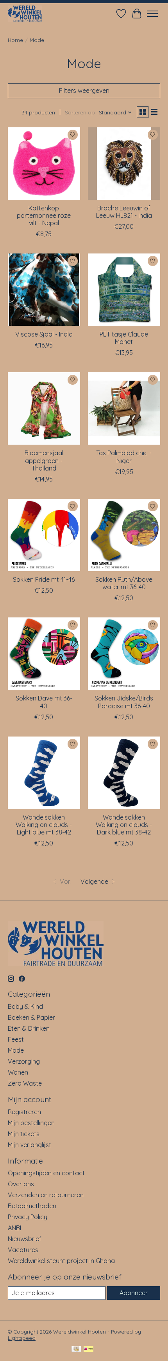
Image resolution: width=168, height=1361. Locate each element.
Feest (16, 1039)
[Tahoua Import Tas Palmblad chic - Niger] (124, 408)
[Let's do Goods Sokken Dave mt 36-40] (44, 653)
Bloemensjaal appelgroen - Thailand (44, 460)
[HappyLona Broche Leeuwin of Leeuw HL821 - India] (124, 163)
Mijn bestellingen (31, 1123)
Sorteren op (80, 112)
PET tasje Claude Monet (124, 338)
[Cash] (76, 1349)
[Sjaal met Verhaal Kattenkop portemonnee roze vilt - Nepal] (44, 163)
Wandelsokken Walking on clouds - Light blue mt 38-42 (44, 824)
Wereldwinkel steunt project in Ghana (61, 1261)
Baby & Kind (25, 1006)
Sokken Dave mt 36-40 (44, 701)
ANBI (14, 1228)
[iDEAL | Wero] (88, 1349)
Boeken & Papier (31, 1017)
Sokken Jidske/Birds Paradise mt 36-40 (124, 701)
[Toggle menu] (152, 14)
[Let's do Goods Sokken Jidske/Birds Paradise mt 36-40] (124, 653)
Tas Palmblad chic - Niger (124, 456)
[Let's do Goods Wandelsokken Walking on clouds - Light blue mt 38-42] (44, 773)
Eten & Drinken (29, 1028)
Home (15, 40)
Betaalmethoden (32, 1206)
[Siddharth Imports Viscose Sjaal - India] (44, 289)
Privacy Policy (27, 1217)
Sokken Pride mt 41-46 (44, 579)
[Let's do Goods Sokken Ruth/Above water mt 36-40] (124, 535)
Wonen (18, 1072)
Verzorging (24, 1061)
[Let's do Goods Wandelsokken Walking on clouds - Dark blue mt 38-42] (124, 773)
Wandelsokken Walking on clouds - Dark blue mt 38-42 (124, 824)
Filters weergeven (84, 90)
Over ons (21, 1184)
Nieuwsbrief (24, 1239)
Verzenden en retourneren (46, 1195)
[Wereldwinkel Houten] (25, 13)
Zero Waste (25, 1083)
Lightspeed (22, 1338)
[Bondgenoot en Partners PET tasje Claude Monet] (124, 289)
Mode (16, 1050)
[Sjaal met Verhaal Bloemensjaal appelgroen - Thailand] (44, 408)
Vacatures (23, 1250)
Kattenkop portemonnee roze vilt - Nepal (44, 215)
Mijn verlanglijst (29, 1145)
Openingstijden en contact (46, 1173)
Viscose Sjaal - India (44, 334)
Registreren (24, 1112)
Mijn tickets (23, 1134)
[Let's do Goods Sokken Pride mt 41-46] (44, 535)
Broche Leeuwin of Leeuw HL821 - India (124, 211)
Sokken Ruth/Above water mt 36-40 (123, 583)
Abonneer (134, 1293)
